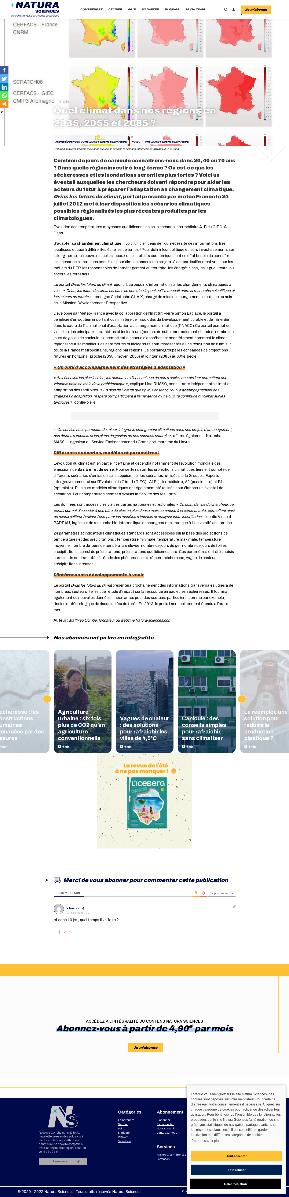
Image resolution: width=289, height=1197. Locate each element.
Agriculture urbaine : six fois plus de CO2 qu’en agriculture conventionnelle (81, 725)
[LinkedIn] (4, 87)
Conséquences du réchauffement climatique (92, 141)
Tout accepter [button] (236, 1156)
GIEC (136, 141)
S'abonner (163, 1120)
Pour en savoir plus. (206, 1141)
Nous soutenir (166, 1128)
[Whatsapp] (4, 95)
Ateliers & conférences (171, 1155)
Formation (163, 1159)
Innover (123, 1137)
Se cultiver (124, 1141)
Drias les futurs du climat (87, 196)
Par (68, 137)
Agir (120, 1128)
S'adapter (124, 1133)
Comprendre (126, 1120)
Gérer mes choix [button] (236, 1184)
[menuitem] (91, 9)
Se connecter (165, 1124)
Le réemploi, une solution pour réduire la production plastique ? (266, 725)
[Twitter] (4, 78)
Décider (123, 1124)
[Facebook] (4, 70)
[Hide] (1, 112)
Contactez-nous (167, 1133)
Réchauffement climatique (168, 141)
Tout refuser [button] (236, 1170)
